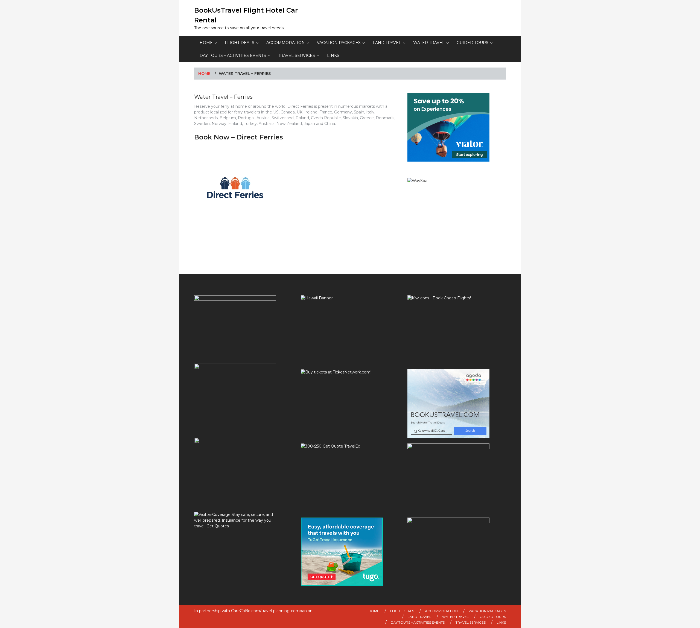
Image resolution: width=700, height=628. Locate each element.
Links (333, 55)
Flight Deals (239, 42)
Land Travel (387, 42)
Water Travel (429, 42)
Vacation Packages (339, 42)
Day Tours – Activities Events (233, 55)
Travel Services (296, 55)
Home (206, 42)
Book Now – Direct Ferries (238, 137)
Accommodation (285, 42)
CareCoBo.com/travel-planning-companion (272, 610)
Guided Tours (472, 42)
